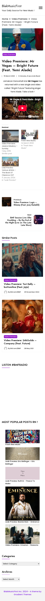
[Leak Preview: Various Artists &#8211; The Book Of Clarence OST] (10, 161)
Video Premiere (9, 54)
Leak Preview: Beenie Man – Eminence (22, 522)
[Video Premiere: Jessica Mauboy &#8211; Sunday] (10, 136)
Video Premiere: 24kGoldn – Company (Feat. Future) (20, 342)
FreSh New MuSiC (28, 140)
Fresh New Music (12, 444)
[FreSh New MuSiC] (29, 134)
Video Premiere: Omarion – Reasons (21, 545)
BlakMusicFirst (12, 6)
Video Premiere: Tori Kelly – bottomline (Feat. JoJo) (19, 285)
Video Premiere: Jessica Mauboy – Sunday (9, 146)
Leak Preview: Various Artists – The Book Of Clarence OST (9, 171)
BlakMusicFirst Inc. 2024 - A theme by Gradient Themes (22, 593)
